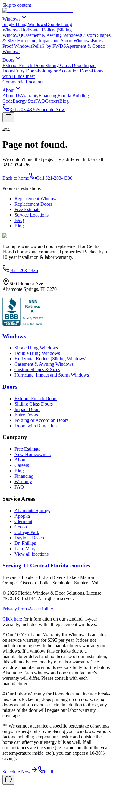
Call (49, 771)
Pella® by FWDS (49, 46)
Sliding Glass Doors (64, 65)
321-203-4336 (23, 109)
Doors (8, 60)
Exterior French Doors (23, 65)
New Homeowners (32, 454)
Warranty (30, 95)
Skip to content (16, 5)
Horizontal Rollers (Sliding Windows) (50, 358)
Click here (12, 619)
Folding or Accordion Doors (65, 70)
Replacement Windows (36, 198)
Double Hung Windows (37, 353)
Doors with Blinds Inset (37, 425)
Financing (48, 95)
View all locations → (34, 554)
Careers (52, 101)
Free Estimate (27, 209)
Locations (35, 81)
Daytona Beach (29, 537)
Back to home (15, 178)
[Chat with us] (8, 780)
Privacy (9, 608)
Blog (64, 101)
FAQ (40, 101)
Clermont (23, 521)
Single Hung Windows (24, 24)
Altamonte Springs (32, 510)
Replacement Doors (33, 204)
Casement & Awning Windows (51, 35)
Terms (23, 608)
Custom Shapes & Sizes (37, 369)
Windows (11, 18)
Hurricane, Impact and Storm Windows (54, 40)
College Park (26, 532)
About (8, 90)
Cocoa (20, 526)
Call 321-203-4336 (54, 178)
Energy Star (24, 101)
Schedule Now (51, 109)
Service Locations (31, 214)
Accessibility (41, 608)
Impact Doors (27, 409)
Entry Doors (26, 70)
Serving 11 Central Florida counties (46, 565)
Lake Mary (25, 548)
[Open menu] (8, 117)
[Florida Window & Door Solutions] (37, 10)
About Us (11, 95)
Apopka (22, 516)
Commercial (14, 81)
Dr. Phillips (25, 543)
